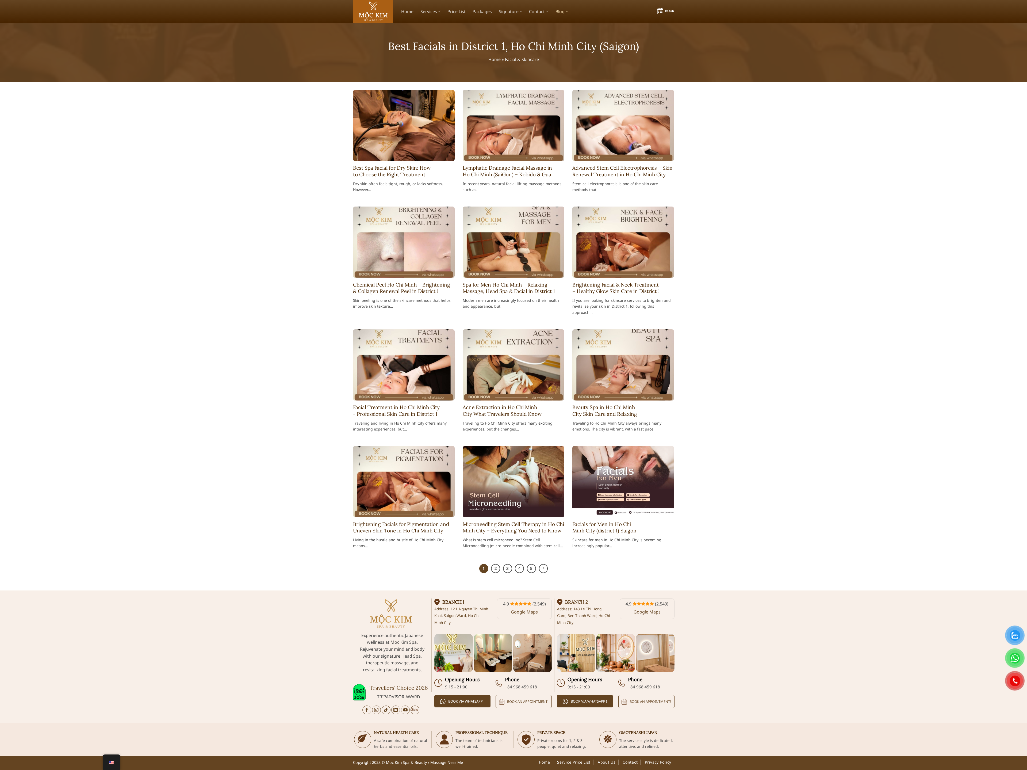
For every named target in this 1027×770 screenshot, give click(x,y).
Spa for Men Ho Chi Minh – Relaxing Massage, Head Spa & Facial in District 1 (509, 288)
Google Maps (524, 612)
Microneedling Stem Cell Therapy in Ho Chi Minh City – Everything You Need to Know (513, 527)
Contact (537, 11)
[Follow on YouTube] (405, 710)
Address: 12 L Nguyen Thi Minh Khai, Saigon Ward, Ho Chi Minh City (461, 615)
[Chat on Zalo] (415, 710)
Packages (482, 11)
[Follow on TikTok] (386, 710)
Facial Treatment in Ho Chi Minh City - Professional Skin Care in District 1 (396, 410)
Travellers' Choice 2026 (399, 687)
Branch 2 (576, 602)
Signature (509, 11)
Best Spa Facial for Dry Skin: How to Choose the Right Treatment (392, 171)
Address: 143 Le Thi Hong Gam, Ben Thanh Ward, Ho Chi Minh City (583, 615)
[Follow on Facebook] (366, 710)
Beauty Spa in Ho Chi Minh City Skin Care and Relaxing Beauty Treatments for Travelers (610, 414)
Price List (456, 11)
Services (428, 11)
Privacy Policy (658, 762)
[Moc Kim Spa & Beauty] (373, 11)
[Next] (543, 568)
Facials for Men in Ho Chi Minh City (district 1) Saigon (604, 527)
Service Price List (574, 762)
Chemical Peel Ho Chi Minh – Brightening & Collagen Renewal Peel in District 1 (401, 288)
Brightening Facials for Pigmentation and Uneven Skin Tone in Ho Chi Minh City (401, 527)
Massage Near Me (446, 762)
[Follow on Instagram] (376, 710)
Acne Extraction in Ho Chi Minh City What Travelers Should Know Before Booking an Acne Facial (502, 414)
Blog (560, 11)
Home (407, 11)
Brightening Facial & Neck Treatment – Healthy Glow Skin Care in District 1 (616, 288)
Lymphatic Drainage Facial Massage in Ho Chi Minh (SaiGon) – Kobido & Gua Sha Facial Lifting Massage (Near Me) (507, 174)
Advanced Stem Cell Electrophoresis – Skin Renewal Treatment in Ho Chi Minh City (622, 171)
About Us (607, 762)
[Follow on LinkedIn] (395, 710)
